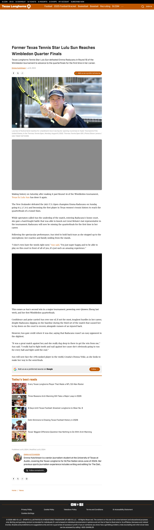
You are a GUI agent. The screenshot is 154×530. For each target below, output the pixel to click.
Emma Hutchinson (19, 68)
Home (14, 491)
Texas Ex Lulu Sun (21, 197)
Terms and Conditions (94, 510)
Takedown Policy (70, 510)
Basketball (83, 6)
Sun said (55, 245)
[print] (26, 478)
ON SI (11, 2)
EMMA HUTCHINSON (32, 455)
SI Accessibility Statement (123, 510)
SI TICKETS (32, 2)
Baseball (94, 6)
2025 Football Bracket (65, 6)
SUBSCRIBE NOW (77, 2)
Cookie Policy (49, 510)
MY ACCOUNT (64, 2)
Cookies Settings (27, 513)
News (21, 491)
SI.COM (5, 2)
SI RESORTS (42, 2)
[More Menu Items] (122, 6)
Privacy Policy (26, 510)
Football (48, 6)
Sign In (149, 7)
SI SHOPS (53, 2)
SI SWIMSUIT (20, 2)
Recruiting (105, 6)
